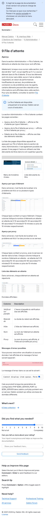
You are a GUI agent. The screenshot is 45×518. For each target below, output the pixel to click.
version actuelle (22, 13)
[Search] (35, 25)
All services (6, 503)
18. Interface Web (24, 36)
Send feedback (22, 454)
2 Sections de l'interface (11, 39)
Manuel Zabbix (8, 36)
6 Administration (31, 39)
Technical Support (9, 498)
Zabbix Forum (31, 503)
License (5, 514)
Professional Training (34, 498)
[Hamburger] (41, 25)
